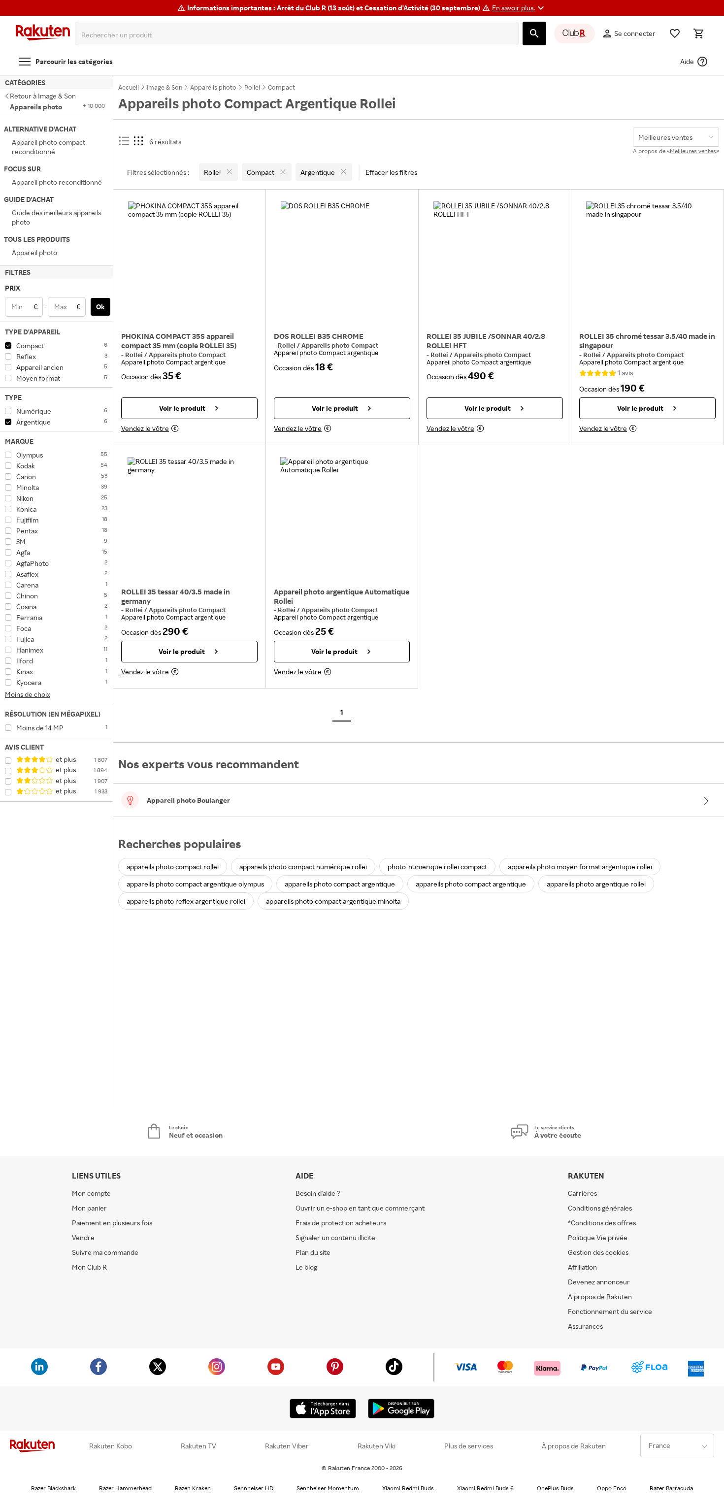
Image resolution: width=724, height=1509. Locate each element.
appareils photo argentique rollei (596, 884)
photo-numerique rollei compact (437, 866)
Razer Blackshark (53, 1488)
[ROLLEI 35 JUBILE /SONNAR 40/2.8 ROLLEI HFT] (495, 263)
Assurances (585, 1326)
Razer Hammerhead (125, 1488)
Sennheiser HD (253, 1488)
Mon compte (91, 1193)
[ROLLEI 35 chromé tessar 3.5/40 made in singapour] (647, 263)
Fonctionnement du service (610, 1311)
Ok (100, 306)
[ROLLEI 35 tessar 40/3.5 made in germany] (189, 518)
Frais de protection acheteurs (341, 1222)
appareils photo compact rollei (173, 866)
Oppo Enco (611, 1488)
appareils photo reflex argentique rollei (186, 901)
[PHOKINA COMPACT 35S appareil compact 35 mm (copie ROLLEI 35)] (189, 263)
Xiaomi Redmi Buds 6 (485, 1488)
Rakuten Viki (376, 1446)
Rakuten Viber (287, 1446)
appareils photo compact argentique (340, 884)
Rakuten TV (198, 1446)
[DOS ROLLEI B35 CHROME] (342, 263)
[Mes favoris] (675, 33)
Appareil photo (34, 252)
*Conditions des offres (602, 1222)
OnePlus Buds (555, 1488)
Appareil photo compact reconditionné (48, 147)
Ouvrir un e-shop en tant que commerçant (360, 1208)
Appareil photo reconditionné (57, 182)
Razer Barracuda (671, 1488)
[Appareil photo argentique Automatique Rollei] (342, 518)
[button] (519, 8)
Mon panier (89, 1208)
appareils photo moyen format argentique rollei (580, 866)
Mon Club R (89, 1267)
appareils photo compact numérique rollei (303, 866)
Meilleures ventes (693, 151)
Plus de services (468, 1446)
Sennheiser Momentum (327, 1488)
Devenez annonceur (599, 1282)
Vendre (83, 1237)
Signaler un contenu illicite (335, 1237)
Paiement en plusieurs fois (112, 1222)
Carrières (582, 1193)
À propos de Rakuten (574, 1446)
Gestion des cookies (598, 1252)
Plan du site (313, 1252)
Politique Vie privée (597, 1237)
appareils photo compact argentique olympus (195, 884)
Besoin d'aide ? (318, 1193)
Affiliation (582, 1267)
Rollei (134, 355)
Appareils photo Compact (187, 355)
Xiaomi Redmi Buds (408, 1488)
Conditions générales (600, 1208)
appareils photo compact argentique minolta (333, 901)
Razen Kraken (193, 1488)
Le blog (306, 1267)
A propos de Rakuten (600, 1296)
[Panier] (698, 33)
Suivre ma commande (105, 1252)
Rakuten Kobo (110, 1446)
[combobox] (298, 35)
